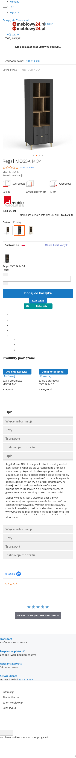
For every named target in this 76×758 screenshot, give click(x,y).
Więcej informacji (18, 421)
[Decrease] (5, 274)
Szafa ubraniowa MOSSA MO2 (49, 382)
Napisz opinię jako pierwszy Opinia (38, 615)
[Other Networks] (11, 336)
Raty (8, 430)
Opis (8, 412)
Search (49, 23)
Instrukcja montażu (20, 447)
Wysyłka (14, 12)
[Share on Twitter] (11, 320)
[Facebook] (11, 314)
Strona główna (10, 69)
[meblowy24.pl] (28, 26)
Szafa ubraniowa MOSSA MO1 (12, 382)
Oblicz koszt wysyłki (56, 245)
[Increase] (5, 283)
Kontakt (14, 1)
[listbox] (38, 231)
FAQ (12, 7)
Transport (12, 438)
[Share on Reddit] (18, 350)
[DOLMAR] (14, 205)
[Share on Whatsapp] (18, 339)
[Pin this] (11, 330)
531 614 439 (33, 61)
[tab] (38, 412)
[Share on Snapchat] (18, 344)
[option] (8, 230)
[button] (33, 155)
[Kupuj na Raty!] (38, 307)
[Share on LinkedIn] (11, 325)
